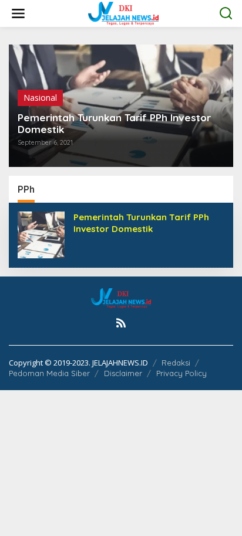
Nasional (40, 97)
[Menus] (18, 13)
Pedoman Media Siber (49, 373)
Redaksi (176, 362)
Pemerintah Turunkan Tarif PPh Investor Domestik (114, 123)
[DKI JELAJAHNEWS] (123, 12)
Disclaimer (123, 373)
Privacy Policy (181, 373)
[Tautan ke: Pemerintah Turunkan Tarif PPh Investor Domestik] (41, 234)
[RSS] (121, 322)
